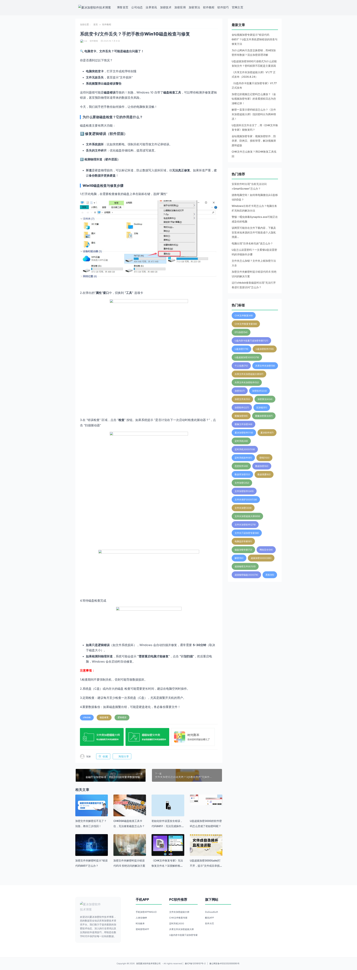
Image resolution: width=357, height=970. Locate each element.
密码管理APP (142, 929)
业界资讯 (151, 7)
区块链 (261, 407)
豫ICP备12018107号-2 (195, 963)
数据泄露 (264, 474)
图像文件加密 (243, 424)
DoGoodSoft (211, 912)
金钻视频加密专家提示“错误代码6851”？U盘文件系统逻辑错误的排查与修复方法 (254, 39)
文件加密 (242, 482)
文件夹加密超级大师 (247, 516)
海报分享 (123, 756)
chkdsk (87, 717)
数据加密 (261, 466)
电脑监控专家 (243, 541)
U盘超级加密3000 (247, 357)
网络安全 (266, 549)
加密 (240, 390)
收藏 (105, 756)
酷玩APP (209, 917)
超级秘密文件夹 (245, 566)
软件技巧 (223, 7)
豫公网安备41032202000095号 (224, 963)
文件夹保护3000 (246, 499)
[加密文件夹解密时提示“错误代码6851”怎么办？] (91, 845)
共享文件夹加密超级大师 (249, 374)
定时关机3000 (245, 449)
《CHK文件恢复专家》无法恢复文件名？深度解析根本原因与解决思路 (167, 865)
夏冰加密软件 (244, 432)
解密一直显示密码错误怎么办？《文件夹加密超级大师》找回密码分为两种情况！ (254, 114)
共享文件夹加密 (265, 365)
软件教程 (208, 7)
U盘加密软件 (265, 349)
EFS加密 (241, 332)
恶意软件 (241, 466)
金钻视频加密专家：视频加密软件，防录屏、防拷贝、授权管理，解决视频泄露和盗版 (254, 141)
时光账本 (140, 923)
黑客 (270, 574)
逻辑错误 (122, 717)
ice (85, 41)
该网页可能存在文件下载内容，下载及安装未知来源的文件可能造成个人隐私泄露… (254, 232)
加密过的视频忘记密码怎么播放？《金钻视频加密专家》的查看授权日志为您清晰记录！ (254, 99)
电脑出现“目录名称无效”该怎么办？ (252, 243)
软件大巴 (209, 923)
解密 (239, 558)
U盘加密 (241, 349)
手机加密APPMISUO (146, 912)
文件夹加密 (243, 507)
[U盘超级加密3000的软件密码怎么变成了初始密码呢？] (206, 800)
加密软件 (242, 407)
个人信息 (241, 365)
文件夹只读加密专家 (247, 533)
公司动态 (137, 7)
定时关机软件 (243, 457)
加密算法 (194, 7)
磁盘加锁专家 (243, 549)
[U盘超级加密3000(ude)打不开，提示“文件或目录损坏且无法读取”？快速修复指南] (206, 845)
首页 (95, 24)
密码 (264, 457)
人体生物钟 (141, 917)
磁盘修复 (104, 717)
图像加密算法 (264, 415)
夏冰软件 (267, 432)
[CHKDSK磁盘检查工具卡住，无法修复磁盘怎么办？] (129, 805)
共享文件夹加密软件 (247, 382)
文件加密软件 (244, 491)
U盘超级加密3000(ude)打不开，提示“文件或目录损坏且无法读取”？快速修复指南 (206, 865)
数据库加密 (242, 474)
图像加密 (241, 415)
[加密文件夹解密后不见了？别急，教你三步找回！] (91, 805)
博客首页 (122, 7)
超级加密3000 (261, 558)
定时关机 (241, 441)
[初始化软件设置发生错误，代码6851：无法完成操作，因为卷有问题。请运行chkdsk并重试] (168, 805)
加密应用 (180, 7)
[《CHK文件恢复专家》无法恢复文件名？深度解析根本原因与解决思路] (168, 845)
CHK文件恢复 (244, 315)
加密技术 (165, 7)
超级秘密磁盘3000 (246, 574)
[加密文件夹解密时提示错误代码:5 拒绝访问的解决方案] (129, 850)
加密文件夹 (242, 399)
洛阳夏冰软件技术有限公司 (148, 963)
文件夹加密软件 (245, 524)
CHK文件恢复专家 (246, 323)
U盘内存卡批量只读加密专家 (251, 340)
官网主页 (237, 7)
